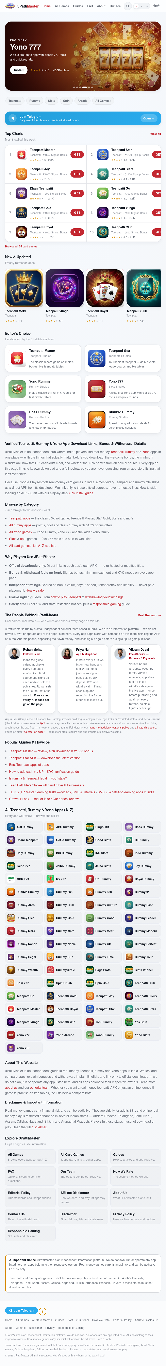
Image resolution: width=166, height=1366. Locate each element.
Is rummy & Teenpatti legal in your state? (38, 778)
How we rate (35, 590)
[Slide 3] (80, 87)
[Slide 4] (84, 87)
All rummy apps (20, 525)
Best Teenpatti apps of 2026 (29, 764)
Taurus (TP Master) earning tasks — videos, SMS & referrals (52, 792)
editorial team (39, 1087)
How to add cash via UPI (27, 771)
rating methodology (100, 727)
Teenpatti (15, 101)
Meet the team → (149, 615)
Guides (78, 6)
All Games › (103, 101)
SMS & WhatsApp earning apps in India (126, 792)
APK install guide (80, 493)
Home (47, 6)
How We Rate (101, 1320)
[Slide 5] (89, 87)
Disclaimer (35, 1328)
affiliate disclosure (145, 727)
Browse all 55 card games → (23, 246)
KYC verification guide (63, 771)
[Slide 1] (74, 87)
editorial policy (120, 727)
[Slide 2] (77, 87)
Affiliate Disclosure (146, 1320)
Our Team (116, 6)
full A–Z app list (44, 545)
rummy (130, 451)
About (101, 6)
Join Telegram (24, 1310)
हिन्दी (156, 6)
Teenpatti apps (19, 518)
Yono (146, 451)
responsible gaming (107, 604)
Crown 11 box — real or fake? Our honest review (44, 798)
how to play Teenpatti (66, 597)
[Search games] (128, 6)
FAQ (90, 6)
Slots (51, 101)
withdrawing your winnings (104, 597)
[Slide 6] (92, 87)
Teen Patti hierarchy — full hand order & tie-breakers (46, 785)
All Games (62, 6)
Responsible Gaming (71, 1328)
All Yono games (20, 532)
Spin (66, 101)
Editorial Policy (122, 1320)
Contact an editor (34, 732)
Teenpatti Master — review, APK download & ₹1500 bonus (51, 751)
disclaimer (39, 1127)
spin (23, 538)
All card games (20, 545)
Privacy (50, 1328)
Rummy (34, 101)
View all (155, 134)
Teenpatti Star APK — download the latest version (45, 758)
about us (11, 1087)
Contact (21, 1328)
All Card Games (42, 1320)
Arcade (82, 101)
